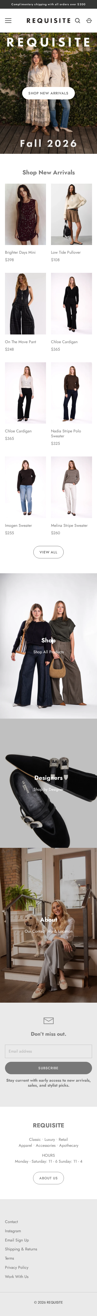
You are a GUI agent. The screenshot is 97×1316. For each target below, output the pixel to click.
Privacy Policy (16, 1267)
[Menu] (8, 20)
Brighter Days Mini (20, 252)
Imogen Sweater (18, 525)
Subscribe (48, 1068)
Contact (11, 1222)
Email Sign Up (17, 1240)
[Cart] (89, 20)
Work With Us (16, 1276)
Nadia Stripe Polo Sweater (66, 433)
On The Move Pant (20, 342)
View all (49, 552)
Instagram (13, 1231)
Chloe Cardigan (64, 342)
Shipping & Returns (21, 1249)
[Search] (77, 20)
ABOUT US (48, 1178)
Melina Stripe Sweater (69, 525)
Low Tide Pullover (66, 252)
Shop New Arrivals (48, 93)
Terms (9, 1258)
